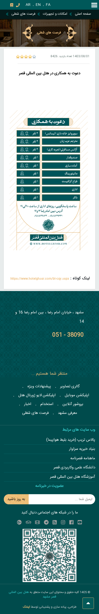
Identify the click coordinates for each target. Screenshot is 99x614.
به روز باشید (16, 499)
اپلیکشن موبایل (77, 395)
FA (48, 5)
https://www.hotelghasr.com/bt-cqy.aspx (39, 279)
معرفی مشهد (67, 413)
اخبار (27, 404)
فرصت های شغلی (35, 413)
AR (28, 5)
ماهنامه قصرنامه (82, 459)
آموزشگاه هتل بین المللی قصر (72, 477)
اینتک (27, 606)
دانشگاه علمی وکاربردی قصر (74, 468)
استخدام (46, 404)
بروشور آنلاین (72, 404)
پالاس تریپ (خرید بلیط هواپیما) (70, 440)
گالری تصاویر (70, 386)
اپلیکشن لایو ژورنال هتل (37, 395)
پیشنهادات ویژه (39, 386)
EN (38, 5)
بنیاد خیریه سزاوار (82, 449)
